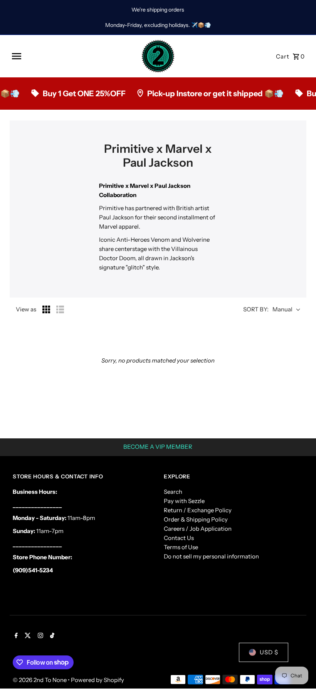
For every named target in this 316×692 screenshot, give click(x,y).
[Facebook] (15, 636)
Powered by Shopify (97, 680)
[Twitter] (27, 636)
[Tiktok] (51, 636)
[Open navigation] (73, 56)
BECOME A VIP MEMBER (157, 446)
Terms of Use (181, 547)
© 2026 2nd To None (40, 680)
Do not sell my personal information (211, 556)
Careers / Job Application (198, 528)
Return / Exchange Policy (198, 510)
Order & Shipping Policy (196, 519)
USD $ (269, 652)
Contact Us (179, 538)
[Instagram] (39, 636)
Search (173, 491)
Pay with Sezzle (184, 501)
